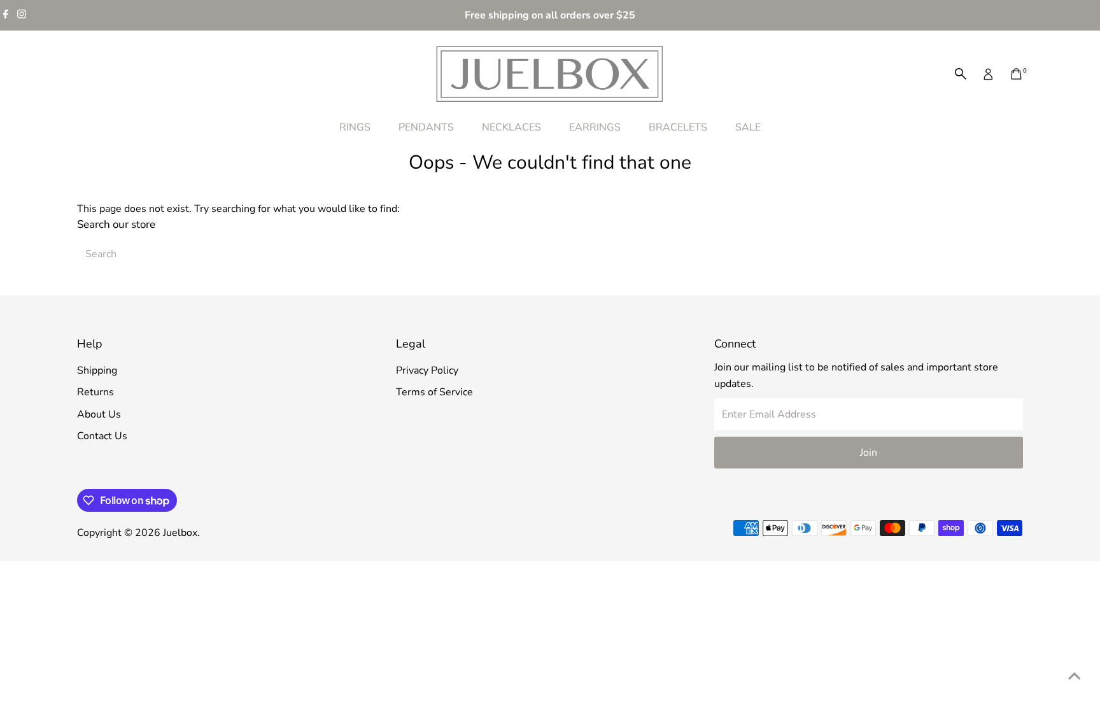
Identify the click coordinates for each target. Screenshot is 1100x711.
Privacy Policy (427, 370)
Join (868, 453)
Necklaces (511, 127)
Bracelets (678, 127)
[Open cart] (1016, 74)
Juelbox (180, 533)
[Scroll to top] (1074, 676)
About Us (99, 414)
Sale (748, 127)
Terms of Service (434, 392)
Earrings (595, 127)
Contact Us (102, 436)
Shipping (97, 370)
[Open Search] (960, 74)
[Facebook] (5, 15)
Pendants (426, 127)
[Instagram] (21, 15)
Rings (354, 127)
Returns (95, 392)
